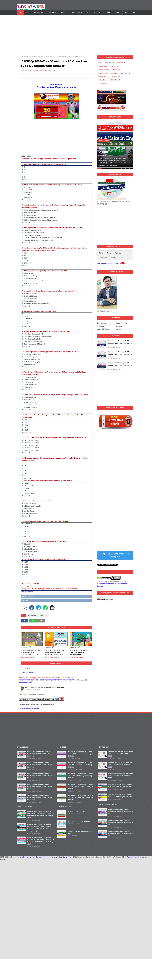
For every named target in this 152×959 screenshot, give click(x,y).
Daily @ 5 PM (114, 66)
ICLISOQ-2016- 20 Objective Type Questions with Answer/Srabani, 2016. (80, 652)
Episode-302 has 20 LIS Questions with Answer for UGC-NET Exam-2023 (120, 754)
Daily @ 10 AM (109, 63)
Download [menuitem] (98, 13)
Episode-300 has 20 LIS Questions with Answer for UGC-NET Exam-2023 (120, 776)
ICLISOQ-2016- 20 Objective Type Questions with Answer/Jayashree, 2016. (30, 652)
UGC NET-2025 (115, 80)
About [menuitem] (117, 13)
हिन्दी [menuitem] (108, 13)
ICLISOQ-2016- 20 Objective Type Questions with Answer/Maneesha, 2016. (55, 652)
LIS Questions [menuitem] (39, 13)
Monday (109, 253)
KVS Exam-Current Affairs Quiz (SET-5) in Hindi (44, 687)
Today (101, 253)
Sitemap (54, 857)
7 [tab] (123, 168)
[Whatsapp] (45, 609)
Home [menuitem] (20, 13)
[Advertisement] (76, 35)
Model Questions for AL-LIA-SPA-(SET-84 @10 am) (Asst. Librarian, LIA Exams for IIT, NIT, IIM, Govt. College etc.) (39, 827)
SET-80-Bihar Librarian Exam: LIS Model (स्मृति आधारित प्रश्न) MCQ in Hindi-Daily (39, 754)
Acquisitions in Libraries (76, 811)
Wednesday (103, 258)
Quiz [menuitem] (27, 13)
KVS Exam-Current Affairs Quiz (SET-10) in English (113, 148)
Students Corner (122, 323)
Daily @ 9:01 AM (115, 76)
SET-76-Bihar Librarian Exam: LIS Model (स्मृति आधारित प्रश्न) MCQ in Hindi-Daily (39, 797)
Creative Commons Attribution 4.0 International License (112, 583)
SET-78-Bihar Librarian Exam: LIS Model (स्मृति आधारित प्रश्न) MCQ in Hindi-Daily (39, 776)
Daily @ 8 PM (125, 73)
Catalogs (100, 326)
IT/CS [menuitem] (71, 13)
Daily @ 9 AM (102, 76)
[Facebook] (31, 609)
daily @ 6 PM (102, 83)
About (32, 857)
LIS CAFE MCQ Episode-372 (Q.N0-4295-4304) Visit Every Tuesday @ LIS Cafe (80, 787)
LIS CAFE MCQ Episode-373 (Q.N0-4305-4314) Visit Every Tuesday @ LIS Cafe (80, 776)
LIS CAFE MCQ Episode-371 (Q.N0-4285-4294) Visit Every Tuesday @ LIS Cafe (80, 797)
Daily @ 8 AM (114, 73)
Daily (100, 63)
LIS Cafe (25, 857)
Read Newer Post (27, 600)
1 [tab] (99, 168)
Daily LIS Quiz (102, 80)
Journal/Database (104, 329)
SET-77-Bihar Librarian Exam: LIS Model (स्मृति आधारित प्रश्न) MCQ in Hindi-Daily (39, 787)
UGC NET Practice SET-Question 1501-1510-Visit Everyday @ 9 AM (120, 796)
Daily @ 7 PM (102, 73)
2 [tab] (103, 168)
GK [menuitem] (88, 13)
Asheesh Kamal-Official (30, 71)
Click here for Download (29, 709)
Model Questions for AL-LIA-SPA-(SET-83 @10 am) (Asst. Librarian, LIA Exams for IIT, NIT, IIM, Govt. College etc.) (40, 841)
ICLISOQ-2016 (32, 615)
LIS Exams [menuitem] (52, 13)
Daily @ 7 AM (116, 70)
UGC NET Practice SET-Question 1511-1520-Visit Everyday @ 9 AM (120, 786)
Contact (39, 857)
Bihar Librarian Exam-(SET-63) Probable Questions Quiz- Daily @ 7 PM (119, 365)
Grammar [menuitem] (80, 13)
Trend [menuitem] (62, 13)
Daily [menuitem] (126, 13)
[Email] (52, 609)
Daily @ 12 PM (102, 66)
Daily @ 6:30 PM (103, 70)
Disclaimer (63, 857)
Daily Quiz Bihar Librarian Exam (109, 263)
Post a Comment (27, 672)
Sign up (118, 329)
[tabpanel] (115, 145)
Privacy (46, 857)
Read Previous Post (28, 596)
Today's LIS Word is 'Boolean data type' (80, 832)
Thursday (113, 258)
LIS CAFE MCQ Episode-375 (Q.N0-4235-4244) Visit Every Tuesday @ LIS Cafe (80, 754)
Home (23, 56)
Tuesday (118, 253)
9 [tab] (131, 168)
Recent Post (30, 56)
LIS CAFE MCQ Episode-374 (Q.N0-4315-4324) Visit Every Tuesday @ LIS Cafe (80, 765)
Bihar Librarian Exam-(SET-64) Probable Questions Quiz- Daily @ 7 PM (119, 354)
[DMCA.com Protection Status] (104, 579)
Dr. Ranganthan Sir (103, 323)
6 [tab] (119, 168)
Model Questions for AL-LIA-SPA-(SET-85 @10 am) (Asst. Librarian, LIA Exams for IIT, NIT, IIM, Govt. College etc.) (40, 814)
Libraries (119, 326)
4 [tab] (111, 168)
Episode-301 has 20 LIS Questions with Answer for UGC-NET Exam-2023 (120, 765)
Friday (122, 258)
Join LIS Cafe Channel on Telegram (117, 555)
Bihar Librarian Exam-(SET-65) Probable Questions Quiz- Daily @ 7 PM (119, 343)
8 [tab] (127, 168)
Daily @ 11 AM (121, 63)
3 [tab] (107, 168)
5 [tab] (115, 168)
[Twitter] (38, 609)
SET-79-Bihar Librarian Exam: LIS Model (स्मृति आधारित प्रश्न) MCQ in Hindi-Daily (39, 765)
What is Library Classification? (79, 821)
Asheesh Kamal (133, 857)
